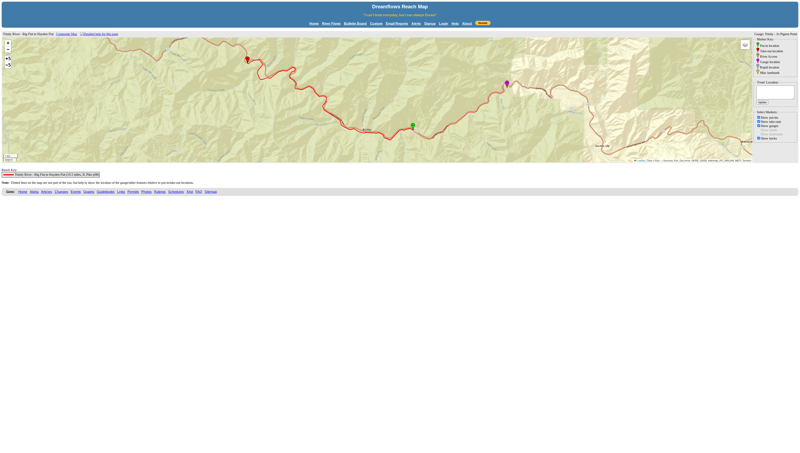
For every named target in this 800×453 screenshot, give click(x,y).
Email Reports (397, 23)
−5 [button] (8, 65)
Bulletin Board (355, 23)
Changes (61, 192)
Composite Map (66, 34)
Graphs (88, 192)
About (467, 23)
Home (314, 23)
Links (121, 192)
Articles (46, 192)
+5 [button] (8, 58)
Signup (430, 23)
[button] (413, 126)
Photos (146, 192)
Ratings (160, 192)
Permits (133, 192)
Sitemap (211, 192)
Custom (376, 23)
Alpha (34, 192)
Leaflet (640, 160)
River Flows (331, 23)
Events (76, 192)
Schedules (176, 192)
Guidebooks (106, 192)
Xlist (189, 192)
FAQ (198, 192)
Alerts (416, 23)
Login (443, 23)
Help (455, 23)
